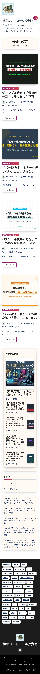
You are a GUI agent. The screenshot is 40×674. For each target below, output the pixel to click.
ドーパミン (32, 573)
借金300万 (32, 604)
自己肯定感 (6, 622)
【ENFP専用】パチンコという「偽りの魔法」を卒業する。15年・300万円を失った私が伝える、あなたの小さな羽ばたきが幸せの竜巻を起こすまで (19, 543)
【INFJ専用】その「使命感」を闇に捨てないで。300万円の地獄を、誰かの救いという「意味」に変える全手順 (15, 457)
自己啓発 (21, 617)
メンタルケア (27, 586)
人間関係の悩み (7, 600)
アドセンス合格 (19, 569)
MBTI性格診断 (7, 569)
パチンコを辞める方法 (26, 578)
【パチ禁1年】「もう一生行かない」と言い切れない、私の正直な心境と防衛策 (20, 171)
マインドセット (9, 484)
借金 (14, 604)
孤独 (21, 608)
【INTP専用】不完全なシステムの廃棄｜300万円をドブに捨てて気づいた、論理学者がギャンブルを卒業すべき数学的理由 (19, 501)
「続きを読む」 (9, 118)
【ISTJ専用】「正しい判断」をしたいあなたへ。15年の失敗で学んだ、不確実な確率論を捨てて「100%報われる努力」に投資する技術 (20, 531)
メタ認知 (18, 586)
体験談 (17, 600)
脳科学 (5, 617)
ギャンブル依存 (7, 573)
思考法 (28, 608)
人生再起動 (20, 595)
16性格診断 (6, 564)
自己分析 (13, 617)
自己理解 (30, 617)
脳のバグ (31, 613)
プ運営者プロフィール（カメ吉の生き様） (20, 670)
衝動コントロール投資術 (18, 21)
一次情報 (29, 591)
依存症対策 (6, 604)
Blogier (31, 658)
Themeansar (19, 661)
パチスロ (5, 578)
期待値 (5, 613)
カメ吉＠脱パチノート (13, 102)
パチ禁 (29, 582)
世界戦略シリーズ (8, 595)
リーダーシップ (18, 591)
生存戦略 (13, 613)
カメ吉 (29, 569)
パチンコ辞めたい (19, 582)
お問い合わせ (11, 665)
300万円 (16, 564)
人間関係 (29, 595)
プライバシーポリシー (26, 665)
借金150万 (22, 604)
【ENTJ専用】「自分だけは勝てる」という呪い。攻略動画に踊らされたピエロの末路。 (20, 520)
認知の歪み (16, 622)
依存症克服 (26, 600)
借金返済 (14, 608)
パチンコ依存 (7, 582)
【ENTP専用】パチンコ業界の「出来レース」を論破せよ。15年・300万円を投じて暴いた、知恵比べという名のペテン (15, 440)
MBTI (23, 564)
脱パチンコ (22, 613)
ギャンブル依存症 (20, 573)
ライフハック (7, 591)
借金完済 (5, 608)
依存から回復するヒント (11, 88)
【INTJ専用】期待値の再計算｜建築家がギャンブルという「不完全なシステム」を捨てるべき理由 (19, 510)
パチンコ (14, 578)
